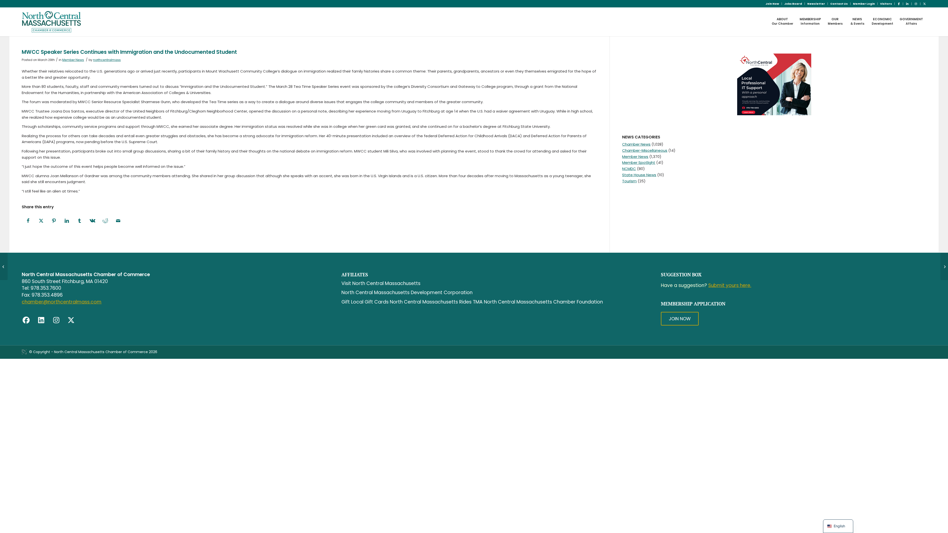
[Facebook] (26, 320)
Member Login (864, 4)
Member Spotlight (638, 162)
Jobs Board (793, 4)
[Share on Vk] (92, 221)
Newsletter (816, 4)
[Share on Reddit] (105, 221)
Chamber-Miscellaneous (644, 150)
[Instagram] (56, 320)
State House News (639, 174)
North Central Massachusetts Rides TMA (436, 302)
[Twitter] (71, 320)
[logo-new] (51, 21)
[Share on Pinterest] (53, 221)
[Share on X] (41, 221)
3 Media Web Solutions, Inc (24, 351)
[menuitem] (772, 3)
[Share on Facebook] (28, 221)
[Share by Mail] (118, 221)
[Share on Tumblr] (79, 221)
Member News (73, 60)
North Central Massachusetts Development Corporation (407, 292)
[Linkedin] (41, 320)
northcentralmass (107, 60)
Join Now (772, 4)
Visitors (886, 4)
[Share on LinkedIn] (66, 221)
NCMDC (629, 168)
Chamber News (636, 144)
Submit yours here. (729, 285)
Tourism (629, 181)
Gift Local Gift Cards (365, 302)
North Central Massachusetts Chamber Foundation (543, 302)
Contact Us (839, 4)
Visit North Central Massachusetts (380, 283)
